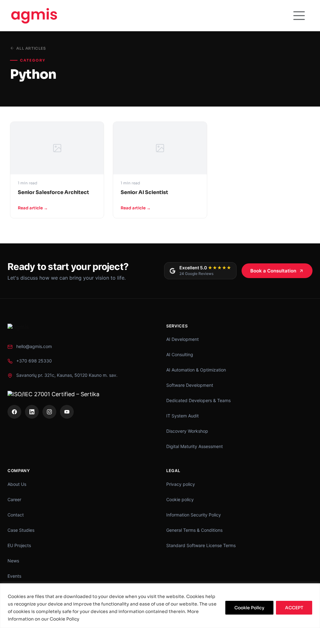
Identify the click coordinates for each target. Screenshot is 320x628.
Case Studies (21, 530)
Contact (16, 514)
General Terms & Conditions (194, 530)
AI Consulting (179, 354)
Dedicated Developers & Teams (198, 400)
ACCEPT (294, 608)
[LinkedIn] (32, 412)
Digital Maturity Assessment (194, 446)
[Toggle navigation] (299, 15)
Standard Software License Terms (201, 545)
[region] (160, 605)
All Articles (31, 48)
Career (14, 499)
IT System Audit (182, 415)
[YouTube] (67, 412)
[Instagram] (49, 412)
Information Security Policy (193, 514)
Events (14, 576)
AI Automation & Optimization (196, 369)
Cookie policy (180, 499)
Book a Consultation (273, 271)
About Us (17, 484)
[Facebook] (14, 412)
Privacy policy (180, 484)
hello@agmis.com (34, 346)
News (13, 560)
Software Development (189, 385)
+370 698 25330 (34, 360)
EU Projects (19, 545)
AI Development (182, 339)
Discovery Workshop (187, 431)
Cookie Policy (249, 608)
